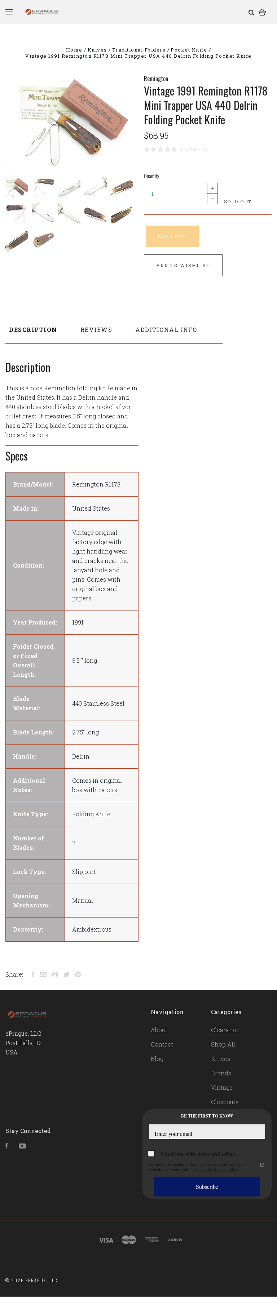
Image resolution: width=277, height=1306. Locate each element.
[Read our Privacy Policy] (262, 1164)
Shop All (223, 1044)
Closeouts (224, 1102)
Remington (156, 78)
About (159, 1030)
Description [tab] (33, 329)
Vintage (222, 1087)
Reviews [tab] (96, 329)
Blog (157, 1058)
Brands (221, 1073)
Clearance (225, 1030)
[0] (262, 11)
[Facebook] (6, 1146)
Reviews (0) (193, 149)
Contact (162, 1044)
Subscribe (207, 1186)
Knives (220, 1058)
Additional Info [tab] (166, 329)
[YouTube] (22, 1146)
